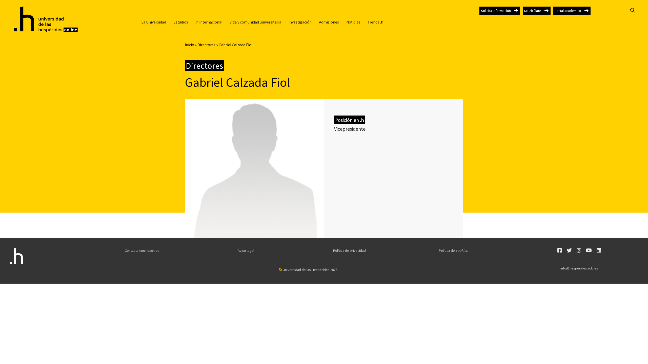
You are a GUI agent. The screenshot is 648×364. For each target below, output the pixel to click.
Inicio (189, 44)
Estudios (180, 22)
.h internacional (208, 22)
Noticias (353, 22)
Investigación (300, 22)
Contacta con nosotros (142, 250)
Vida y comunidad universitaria (255, 22)
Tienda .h (375, 22)
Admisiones (329, 22)
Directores (206, 44)
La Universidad (153, 22)
